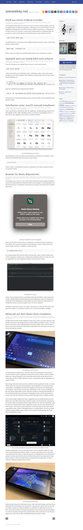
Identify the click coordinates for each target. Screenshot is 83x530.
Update (73, 117)
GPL (73, 105)
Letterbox (31, 317)
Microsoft (35, 317)
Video (61, 119)
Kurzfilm (61, 109)
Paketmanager (14, 23)
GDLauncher (8, 317)
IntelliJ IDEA (41, 61)
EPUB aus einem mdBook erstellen (24, 20)
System (25, 109)
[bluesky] (49, 11)
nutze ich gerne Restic (19, 181)
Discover (47, 316)
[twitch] (73, 11)
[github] (52, 11)
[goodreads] (55, 11)
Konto (22, 317)
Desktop (43, 316)
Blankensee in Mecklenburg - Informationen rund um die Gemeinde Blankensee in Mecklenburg (67, 82)
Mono (69, 111)
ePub (40, 22)
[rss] (67, 11)
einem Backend (18, 31)
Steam (50, 317)
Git (64, 105)
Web (68, 119)
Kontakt (53, 2)
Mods (43, 317)
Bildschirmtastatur (26, 316)
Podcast (47, 2)
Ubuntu (69, 117)
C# (74, 101)
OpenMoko (63, 113)
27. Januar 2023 (9, 176)
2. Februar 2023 (9, 61)
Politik (71, 113)
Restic (32, 178)
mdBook (41, 25)
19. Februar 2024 (9, 22)
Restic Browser (37, 178)
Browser (27, 176)
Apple (70, 101)
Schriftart (8, 109)
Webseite (21, 23)
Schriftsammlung (19, 109)
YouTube (70, 121)
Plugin (69, 113)
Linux (49, 176)
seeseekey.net (17, 11)
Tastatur (10, 318)
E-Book (34, 22)
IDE (32, 61)
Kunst (73, 107)
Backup (24, 176)
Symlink (22, 62)
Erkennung (30, 107)
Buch (28, 22)
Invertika (61, 107)
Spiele (60, 117)
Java (45, 61)
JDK (47, 61)
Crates (31, 22)
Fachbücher (30, 2)
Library (42, 107)
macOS (7, 62)
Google (70, 105)
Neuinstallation (12, 62)
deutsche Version (28, 25)
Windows (7, 179)
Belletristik (21, 2)
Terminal (65, 117)
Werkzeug (52, 178)
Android (64, 101)
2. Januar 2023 (9, 316)
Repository (28, 178)
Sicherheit (72, 115)
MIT (6, 178)
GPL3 (75, 105)
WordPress (65, 120)
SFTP (41, 178)
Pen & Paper (39, 2)
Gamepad (51, 316)
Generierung (44, 22)
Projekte (65, 115)
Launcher (26, 317)
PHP (66, 113)
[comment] (70, 11)
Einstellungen (62, 103)
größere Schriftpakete (33, 113)
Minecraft (40, 317)
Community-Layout (37, 316)
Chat (31, 316)
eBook (37, 22)
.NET (60, 101)
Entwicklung (69, 103)
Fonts (34, 107)
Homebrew (28, 61)
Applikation (24, 107)
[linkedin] (58, 11)
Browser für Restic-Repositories (22, 174)
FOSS (31, 176)
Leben (65, 109)
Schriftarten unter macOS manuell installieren (30, 105)
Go (36, 176)
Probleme (23, 178)
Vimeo (65, 119)
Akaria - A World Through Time (68, 77)
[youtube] (76, 11)
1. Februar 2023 (9, 107)
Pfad (20, 178)
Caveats (24, 61)
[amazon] (43, 11)
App (67, 101)
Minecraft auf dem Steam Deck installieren (28, 313)
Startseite (8, 2)
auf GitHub (27, 306)
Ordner (49, 107)
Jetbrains (50, 61)
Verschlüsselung (45, 178)
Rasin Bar (47, 317)
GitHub (48, 22)
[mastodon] (64, 11)
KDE (20, 317)
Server (68, 115)
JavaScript (69, 107)
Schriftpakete (13, 109)
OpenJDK (18, 62)
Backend (24, 22)
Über (15, 2)
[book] (46, 11)
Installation (8, 23)
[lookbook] (61, 11)
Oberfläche (10, 178)
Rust (18, 23)
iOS (64, 107)
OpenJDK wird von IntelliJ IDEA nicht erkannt (29, 58)
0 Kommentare (16, 22)
